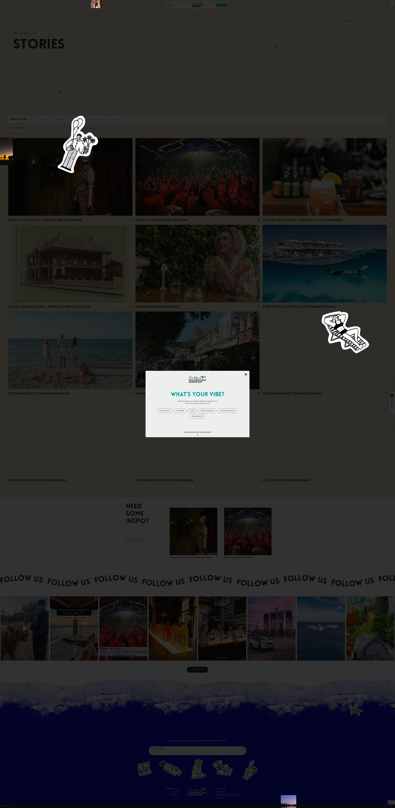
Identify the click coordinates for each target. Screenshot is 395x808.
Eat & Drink (180, 410)
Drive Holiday (165, 410)
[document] (197, 404)
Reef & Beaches (197, 416)
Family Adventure (207, 410)
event (192, 410)
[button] (392, 3)
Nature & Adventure (227, 410)
